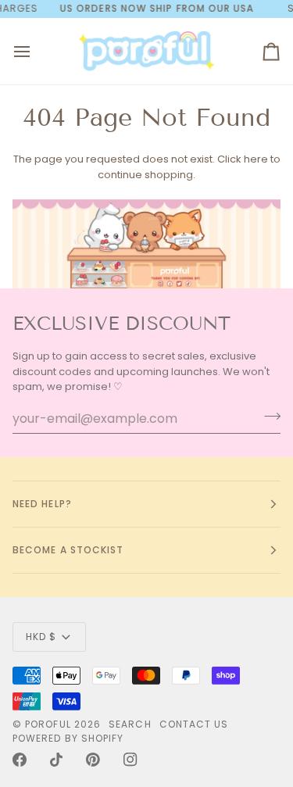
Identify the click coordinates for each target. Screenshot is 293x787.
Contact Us (194, 724)
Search (130, 724)
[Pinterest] (93, 760)
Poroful (48, 724)
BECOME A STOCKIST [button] (68, 549)
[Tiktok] (56, 760)
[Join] (267, 416)
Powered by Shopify (68, 738)
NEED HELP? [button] (42, 503)
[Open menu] (36, 51)
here (256, 159)
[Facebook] (20, 760)
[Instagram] (130, 760)
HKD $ (41, 636)
